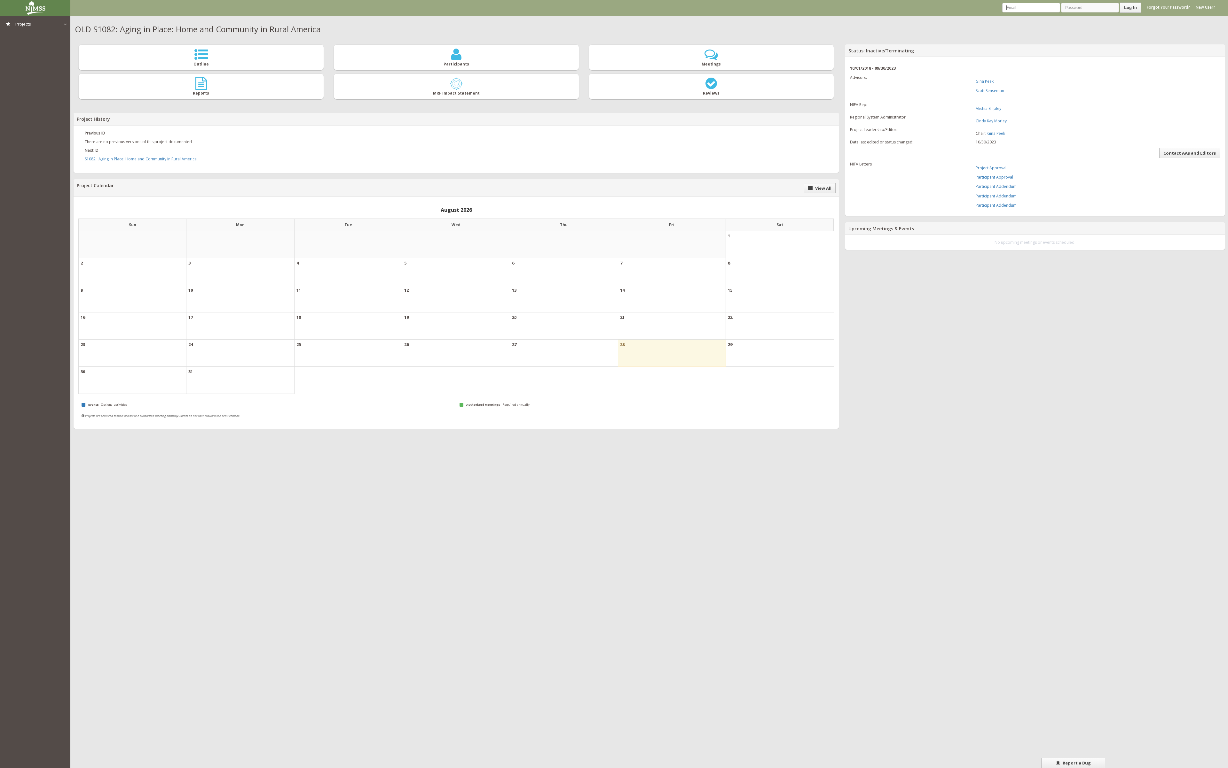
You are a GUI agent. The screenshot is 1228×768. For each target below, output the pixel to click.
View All (822, 188)
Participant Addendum (996, 186)
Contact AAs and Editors (1189, 153)
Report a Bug (1076, 763)
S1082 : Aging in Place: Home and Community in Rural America (141, 159)
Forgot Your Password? (1168, 7)
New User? (1205, 7)
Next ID (91, 150)
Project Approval (991, 168)
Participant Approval (994, 177)
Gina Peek (985, 81)
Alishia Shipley (988, 108)
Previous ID (95, 133)
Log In (1130, 7)
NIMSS (35, 8)
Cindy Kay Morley (991, 121)
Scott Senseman (990, 90)
